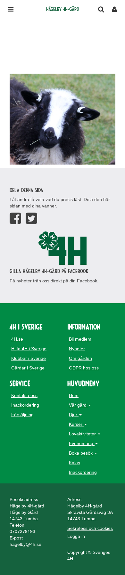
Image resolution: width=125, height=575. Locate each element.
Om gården (80, 358)
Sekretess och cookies (90, 528)
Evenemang (82, 443)
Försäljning (22, 414)
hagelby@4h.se (25, 544)
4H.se (17, 339)
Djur (74, 414)
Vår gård (78, 405)
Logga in (76, 536)
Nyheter (77, 348)
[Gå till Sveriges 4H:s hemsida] (62, 248)
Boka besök (81, 453)
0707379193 (22, 531)
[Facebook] (15, 218)
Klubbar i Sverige (28, 358)
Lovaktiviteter (83, 433)
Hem (74, 395)
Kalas (74, 462)
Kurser (76, 424)
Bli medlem (80, 339)
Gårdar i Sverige (28, 367)
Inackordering (25, 405)
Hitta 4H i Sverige (28, 348)
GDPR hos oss (84, 367)
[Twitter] (31, 218)
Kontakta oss (24, 395)
